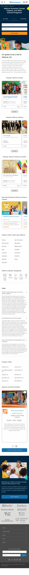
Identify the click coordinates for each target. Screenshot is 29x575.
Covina (3, 240)
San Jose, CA (5, 380)
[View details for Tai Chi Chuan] (11, 127)
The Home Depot (17, 410)
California (6, 6)
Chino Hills (17, 252)
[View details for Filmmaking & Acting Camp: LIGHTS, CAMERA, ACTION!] (11, 87)
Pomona (4, 246)
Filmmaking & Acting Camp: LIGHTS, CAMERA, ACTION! (10, 97)
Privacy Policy (22, 564)
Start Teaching (14, 496)
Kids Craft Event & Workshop (10, 175)
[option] (11, 215)
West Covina (5, 243)
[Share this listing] (25, 392)
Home (2, 6)
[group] (11, 94)
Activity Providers (5, 531)
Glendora (4, 256)
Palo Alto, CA (18, 374)
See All (14, 111)
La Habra (17, 249)
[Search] (4, 2)
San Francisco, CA (19, 377)
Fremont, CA (18, 366)
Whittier (4, 259)
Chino (16, 259)
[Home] (15, 2)
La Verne (4, 252)
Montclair (4, 262)
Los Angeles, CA (19, 370)
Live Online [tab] (5, 18)
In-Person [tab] (14, 18)
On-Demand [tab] (23, 18)
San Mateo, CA (18, 380)
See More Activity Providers (14, 450)
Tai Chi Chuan (6, 135)
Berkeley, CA (5, 366)
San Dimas (17, 243)
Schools (3, 535)
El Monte (17, 256)
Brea (3, 249)
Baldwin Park (18, 246)
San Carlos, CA (5, 377)
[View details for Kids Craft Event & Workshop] (11, 166)
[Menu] (2, 2)
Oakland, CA (5, 374)
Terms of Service (4, 565)
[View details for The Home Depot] (14, 399)
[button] (13, 446)
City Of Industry (19, 240)
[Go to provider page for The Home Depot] (5, 411)
